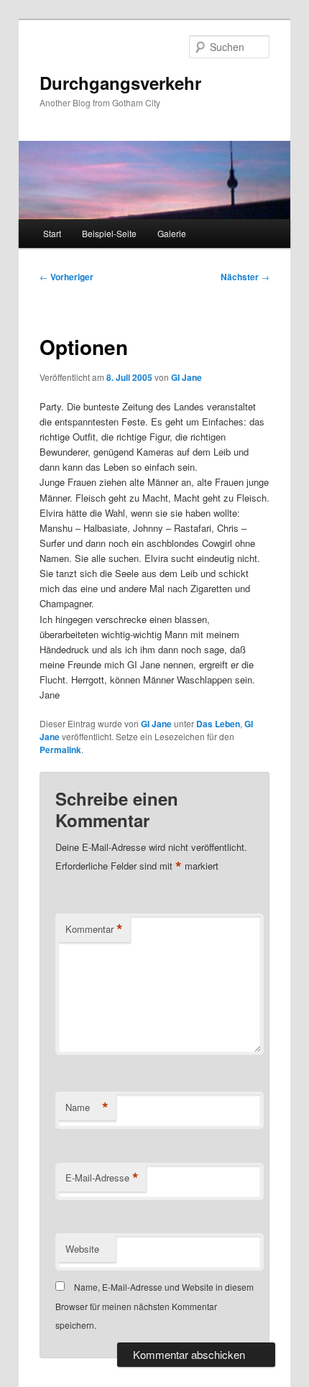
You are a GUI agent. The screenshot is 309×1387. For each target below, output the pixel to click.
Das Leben (218, 723)
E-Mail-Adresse (102, 1177)
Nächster (245, 276)
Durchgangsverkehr (120, 82)
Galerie (171, 233)
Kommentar (94, 929)
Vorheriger (66, 276)
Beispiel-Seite (109, 233)
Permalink (60, 749)
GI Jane (186, 377)
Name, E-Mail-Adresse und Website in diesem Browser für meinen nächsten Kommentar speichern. (154, 1306)
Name (87, 1107)
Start (52, 233)
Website (82, 1248)
